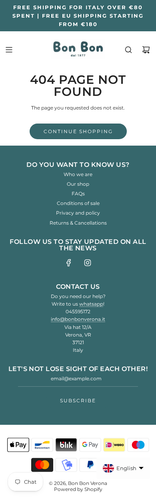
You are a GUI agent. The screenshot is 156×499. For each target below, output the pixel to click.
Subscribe (78, 401)
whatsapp (91, 304)
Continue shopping (78, 131)
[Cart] (146, 50)
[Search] (128, 50)
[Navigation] (9, 50)
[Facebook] (69, 263)
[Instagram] (87, 263)
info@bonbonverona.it (78, 319)
